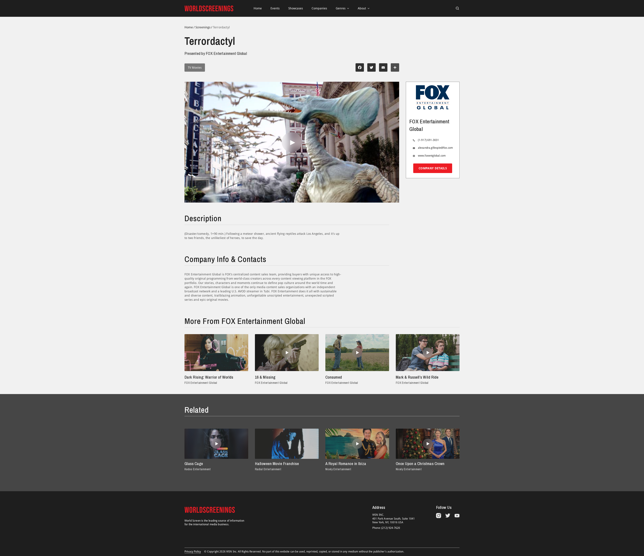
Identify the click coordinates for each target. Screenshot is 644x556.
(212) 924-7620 (390, 527)
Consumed (333, 377)
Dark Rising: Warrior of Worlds (208, 377)
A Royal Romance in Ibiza (345, 463)
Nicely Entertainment (338, 469)
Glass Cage (193, 463)
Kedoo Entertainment (197, 469)
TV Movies (195, 67)
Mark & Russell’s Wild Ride (417, 377)
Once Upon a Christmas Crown (420, 463)
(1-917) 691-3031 (428, 140)
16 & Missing (265, 377)
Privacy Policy (192, 551)
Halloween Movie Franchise (277, 463)
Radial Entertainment (268, 469)
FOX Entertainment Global (200, 383)
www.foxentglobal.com (432, 155)
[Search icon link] (457, 8)
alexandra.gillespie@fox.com (435, 147)
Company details (433, 168)
